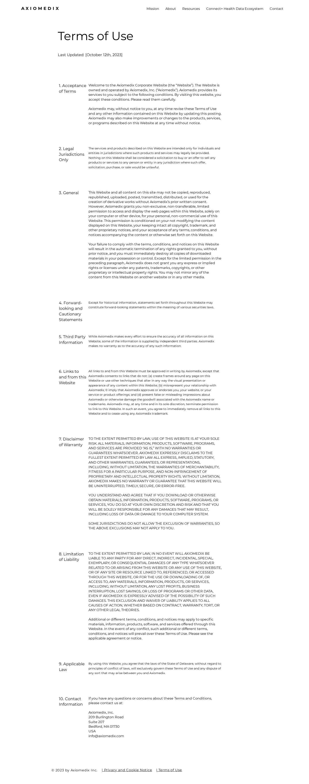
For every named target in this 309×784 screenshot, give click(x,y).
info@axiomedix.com (106, 736)
